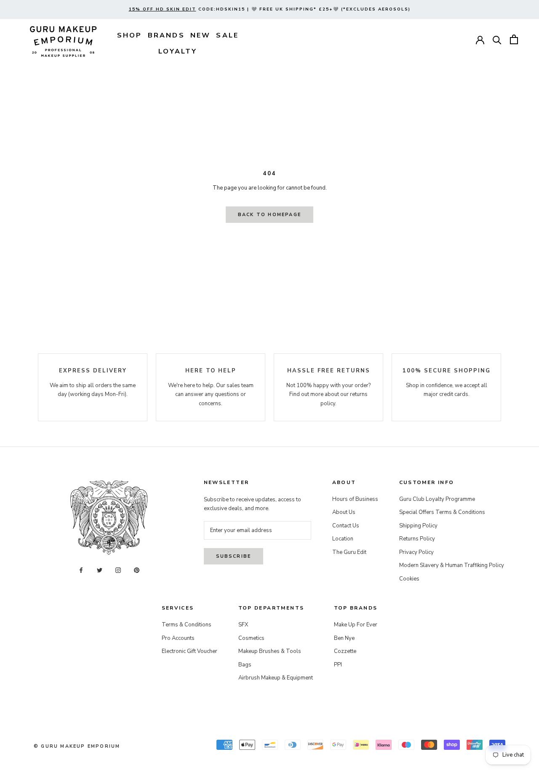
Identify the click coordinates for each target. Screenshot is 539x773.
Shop (129, 35)
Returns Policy (417, 539)
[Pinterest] (136, 569)
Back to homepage (269, 214)
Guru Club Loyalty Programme (437, 499)
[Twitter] (99, 569)
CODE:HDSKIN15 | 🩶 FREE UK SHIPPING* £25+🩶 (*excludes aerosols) (270, 9)
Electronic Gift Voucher (189, 651)
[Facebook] (81, 569)
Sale (227, 35)
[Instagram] (118, 569)
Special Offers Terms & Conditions (442, 512)
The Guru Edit (349, 552)
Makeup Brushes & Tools (269, 651)
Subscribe (233, 556)
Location (342, 539)
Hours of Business (355, 499)
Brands (166, 35)
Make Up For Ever (355, 625)
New (200, 35)
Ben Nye (344, 638)
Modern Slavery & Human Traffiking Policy (451, 565)
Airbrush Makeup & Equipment (275, 678)
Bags (244, 665)
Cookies (409, 579)
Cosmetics (251, 638)
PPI (338, 665)
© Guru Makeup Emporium (77, 746)
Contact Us (345, 526)
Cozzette (345, 651)
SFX (243, 625)
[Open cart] (514, 39)
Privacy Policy (416, 552)
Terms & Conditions (186, 625)
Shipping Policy (418, 526)
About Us (343, 512)
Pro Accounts (178, 638)
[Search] (497, 39)
